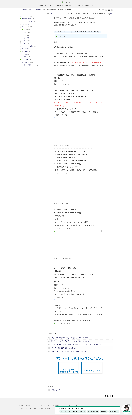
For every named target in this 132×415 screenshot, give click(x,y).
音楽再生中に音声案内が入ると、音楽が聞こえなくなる (70, 341)
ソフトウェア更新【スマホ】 (30, 65)
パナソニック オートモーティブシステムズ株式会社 (32, 408)
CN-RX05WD (37, 9)
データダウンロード (28, 21)
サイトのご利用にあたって (26, 405)
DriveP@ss (26, 48)
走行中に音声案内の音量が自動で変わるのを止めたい (69, 338)
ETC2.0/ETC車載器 (29, 46)
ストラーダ (26, 9)
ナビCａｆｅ (27, 16)
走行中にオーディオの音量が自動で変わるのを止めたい (70, 351)
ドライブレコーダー (29, 24)
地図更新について (28, 18)
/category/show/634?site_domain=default (20, 24)
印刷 (111, 13)
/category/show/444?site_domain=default (20, 46)
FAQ (20, 9)
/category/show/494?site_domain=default (20, 43)
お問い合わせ (55, 390)
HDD (27, 35)
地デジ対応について (29, 38)
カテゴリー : (62, 36)
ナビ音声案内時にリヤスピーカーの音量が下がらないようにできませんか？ (77, 344)
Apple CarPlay (27, 62)
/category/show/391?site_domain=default (20, 27)
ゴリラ (26, 40)
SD (31, 9)
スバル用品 (26, 51)
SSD (27, 32)
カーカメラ (26, 43)
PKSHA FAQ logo (109, 396)
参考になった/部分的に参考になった (69, 371)
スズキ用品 (26, 54)
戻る (50, 13)
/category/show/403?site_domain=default (20, 49)
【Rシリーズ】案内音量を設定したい (64, 348)
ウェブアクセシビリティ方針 (42, 405)
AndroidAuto (26, 59)
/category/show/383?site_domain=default (20, 41)
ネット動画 (26, 57)
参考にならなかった (92, 371)
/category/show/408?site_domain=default (20, 16)
